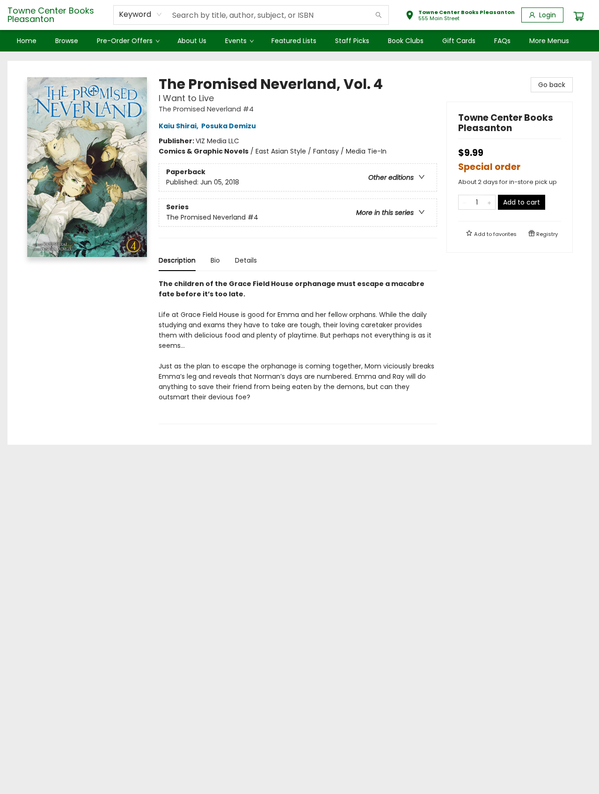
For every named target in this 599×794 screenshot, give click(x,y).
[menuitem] (26, 40)
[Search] (378, 15)
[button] (460, 16)
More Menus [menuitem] (549, 40)
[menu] (299, 40)
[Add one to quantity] (489, 202)
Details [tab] (246, 260)
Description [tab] (177, 260)
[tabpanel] (298, 351)
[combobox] (141, 14)
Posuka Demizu (228, 126)
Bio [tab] (215, 260)
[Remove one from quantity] (464, 202)
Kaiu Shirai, (179, 126)
